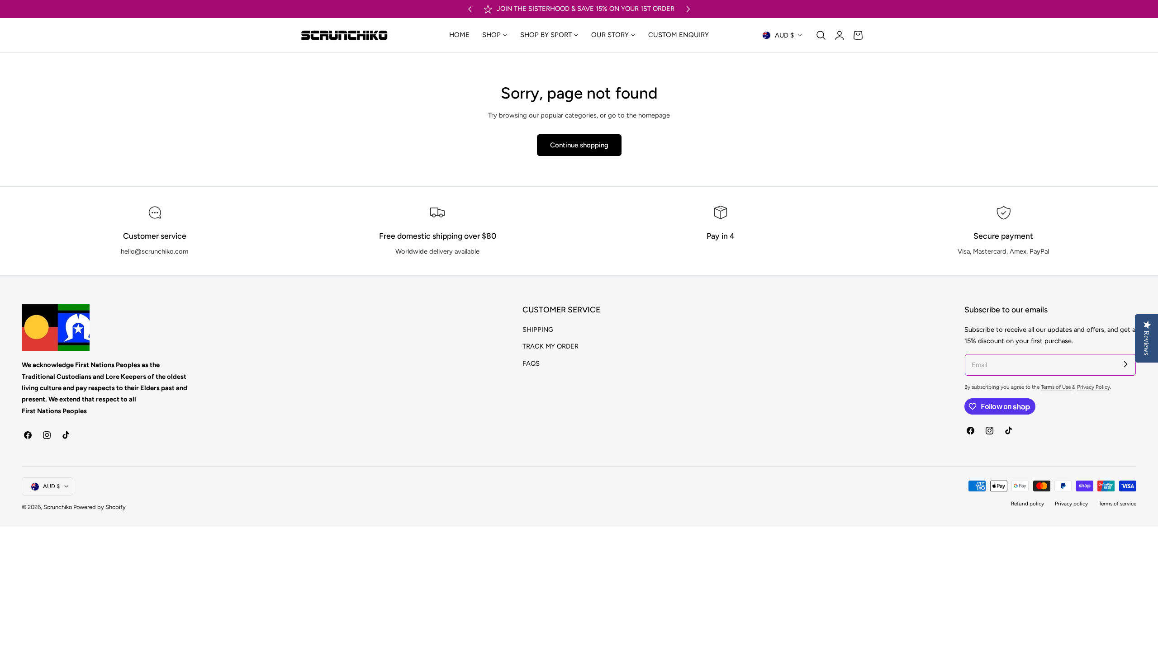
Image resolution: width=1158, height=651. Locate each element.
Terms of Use (1056, 387)
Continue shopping (579, 145)
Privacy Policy (1093, 387)
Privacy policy (1071, 503)
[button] (821, 35)
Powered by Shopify (99, 507)
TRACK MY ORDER (550, 346)
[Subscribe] (1125, 364)
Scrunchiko (57, 507)
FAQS (531, 363)
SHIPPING (537, 330)
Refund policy (1027, 503)
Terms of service (1117, 503)
